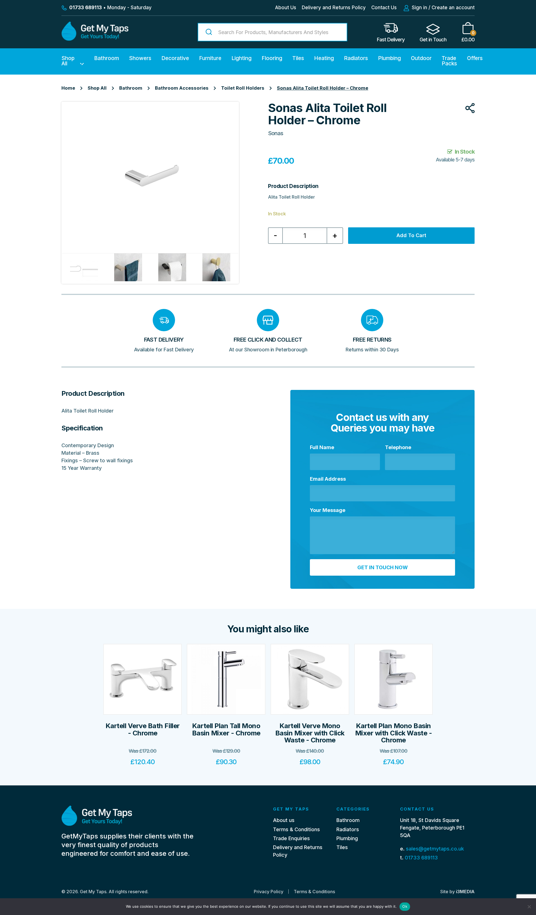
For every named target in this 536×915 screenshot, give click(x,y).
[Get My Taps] (94, 39)
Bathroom (106, 58)
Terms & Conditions (296, 829)
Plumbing (389, 58)
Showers (140, 58)
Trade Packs (449, 61)
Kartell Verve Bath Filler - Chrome (143, 729)
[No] (529, 906)
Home (68, 88)
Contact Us (384, 7)
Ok (404, 906)
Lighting (241, 58)
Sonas (275, 133)
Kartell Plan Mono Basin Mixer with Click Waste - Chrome (393, 733)
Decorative (175, 58)
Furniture (210, 58)
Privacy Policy (268, 891)
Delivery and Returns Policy (334, 7)
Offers (475, 58)
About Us (285, 7)
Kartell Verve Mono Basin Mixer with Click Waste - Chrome (309, 733)
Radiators (356, 58)
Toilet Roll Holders (242, 88)
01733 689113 (421, 858)
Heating (324, 58)
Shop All (68, 61)
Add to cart (411, 235)
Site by (457, 891)
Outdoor (421, 58)
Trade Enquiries (291, 838)
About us (284, 820)
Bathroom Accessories (182, 88)
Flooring (272, 58)
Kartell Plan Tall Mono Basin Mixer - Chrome (226, 729)
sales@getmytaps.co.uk (435, 849)
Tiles (298, 58)
